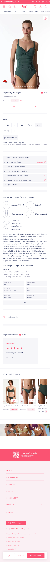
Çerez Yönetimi (11, 549)
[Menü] (4, 6)
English (9, 512)
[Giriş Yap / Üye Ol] (40, 6)
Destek (9, 491)
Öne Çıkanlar (12, 477)
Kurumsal (10, 484)
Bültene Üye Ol (17, 523)
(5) (45, 93)
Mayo (23, 11)
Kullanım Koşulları (13, 545)
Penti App (10, 505)
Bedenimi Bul (12, 137)
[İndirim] (14, 6)
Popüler (9, 470)
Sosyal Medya (12, 498)
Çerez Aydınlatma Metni (15, 538)
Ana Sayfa (7, 11)
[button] (16, 86)
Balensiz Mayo (33, 11)
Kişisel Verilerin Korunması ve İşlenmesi (21, 534)
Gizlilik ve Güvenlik (13, 541)
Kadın (16, 11)
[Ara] (9, 6)
